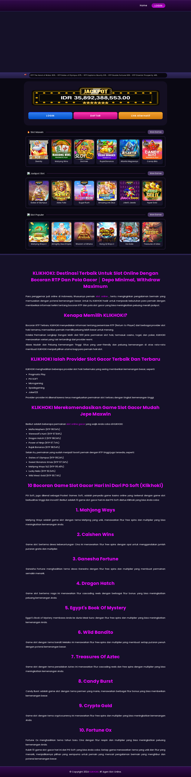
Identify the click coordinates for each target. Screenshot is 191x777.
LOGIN (158, 5)
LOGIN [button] (50, 115)
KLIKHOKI (93, 771)
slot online (102, 296)
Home (143, 5)
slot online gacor (76, 424)
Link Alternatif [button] (140, 115)
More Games (156, 132)
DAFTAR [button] (95, 115)
